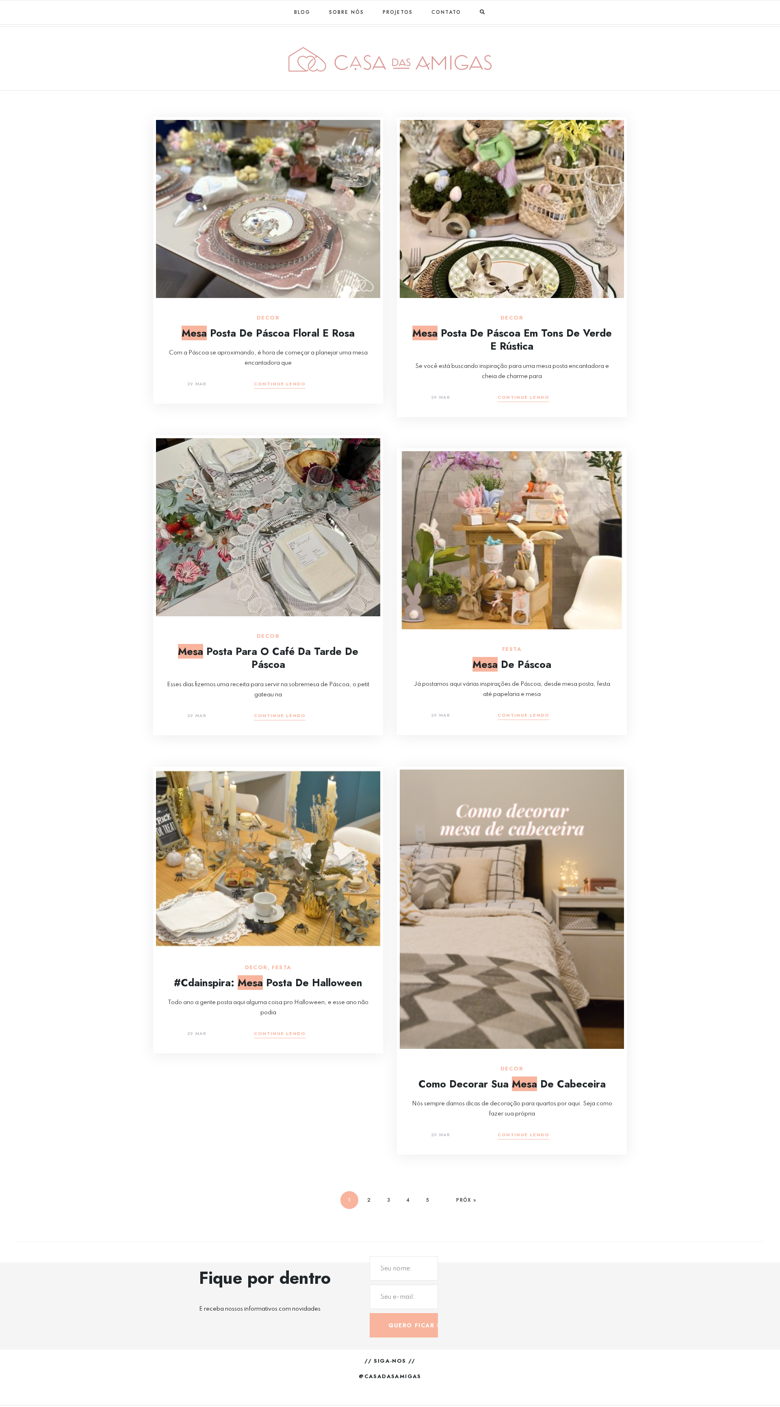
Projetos (398, 12)
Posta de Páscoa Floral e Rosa (268, 333)
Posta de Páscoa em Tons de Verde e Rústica (512, 340)
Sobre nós (346, 12)
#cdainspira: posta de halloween (268, 982)
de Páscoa (511, 664)
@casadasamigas (390, 1376)
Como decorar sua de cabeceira (512, 1083)
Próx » (466, 1200)
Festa (512, 649)
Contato (446, 12)
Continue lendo (280, 384)
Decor (268, 318)
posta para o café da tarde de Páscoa (268, 658)
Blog (302, 12)
